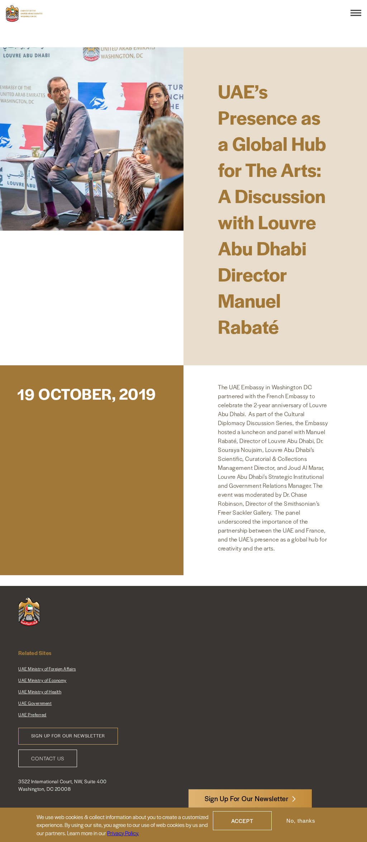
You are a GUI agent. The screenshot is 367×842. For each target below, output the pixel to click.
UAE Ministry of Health (39, 691)
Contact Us (47, 758)
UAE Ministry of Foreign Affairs (47, 669)
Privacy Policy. (123, 833)
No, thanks (300, 821)
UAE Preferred (32, 714)
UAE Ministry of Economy (42, 680)
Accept (242, 820)
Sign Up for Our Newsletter (68, 735)
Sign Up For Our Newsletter (247, 798)
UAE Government (35, 703)
